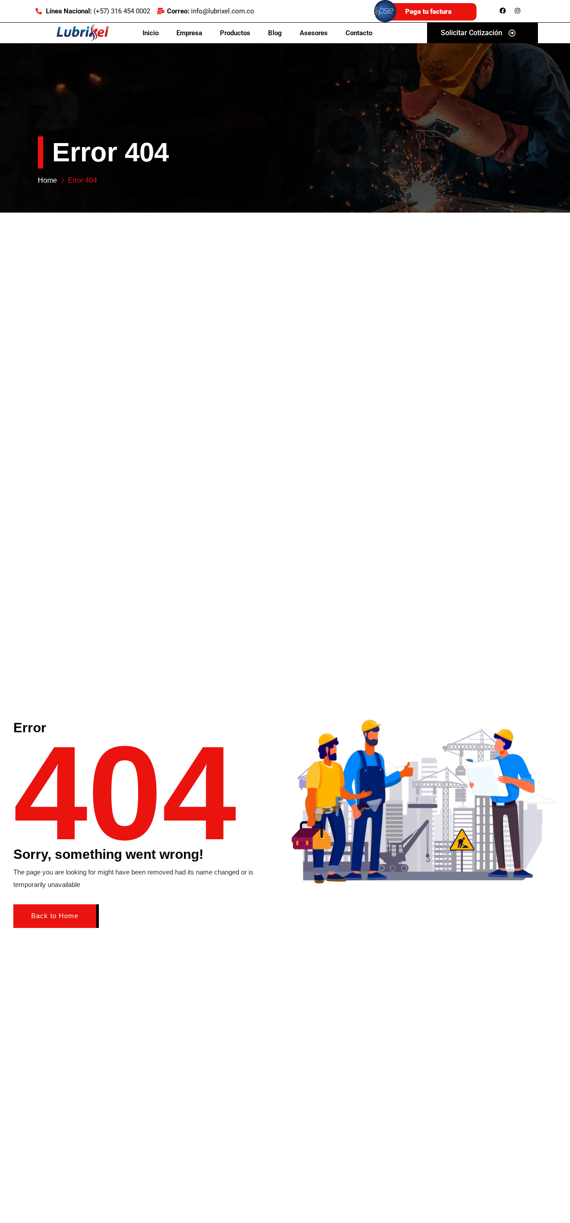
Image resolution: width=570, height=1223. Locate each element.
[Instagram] (517, 10)
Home (47, 180)
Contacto (359, 33)
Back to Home (54, 915)
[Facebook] (503, 10)
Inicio (150, 33)
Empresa (189, 33)
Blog (275, 33)
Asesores (314, 33)
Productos (235, 33)
